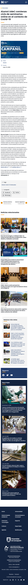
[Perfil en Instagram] (13, 580)
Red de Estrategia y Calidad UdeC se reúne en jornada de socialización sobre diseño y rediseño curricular (13, 237)
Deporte (17, 521)
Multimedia (18, 530)
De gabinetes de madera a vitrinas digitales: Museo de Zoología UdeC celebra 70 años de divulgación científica (14, 439)
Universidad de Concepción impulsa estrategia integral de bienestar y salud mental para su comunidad (18, 327)
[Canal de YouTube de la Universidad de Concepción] (24, 580)
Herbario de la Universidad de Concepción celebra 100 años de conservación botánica (11, 494)
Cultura (4, 526)
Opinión (4, 530)
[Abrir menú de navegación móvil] (26, 2)
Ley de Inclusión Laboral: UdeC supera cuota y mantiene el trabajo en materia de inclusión (13, 467)
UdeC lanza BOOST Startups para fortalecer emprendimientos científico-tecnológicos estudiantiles (18, 352)
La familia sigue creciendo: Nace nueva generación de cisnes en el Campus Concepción (18, 361)
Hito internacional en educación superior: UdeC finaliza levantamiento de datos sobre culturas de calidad (14, 310)
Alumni (4, 62)
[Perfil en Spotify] (21, 580)
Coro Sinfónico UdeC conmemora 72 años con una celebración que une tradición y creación (18, 344)
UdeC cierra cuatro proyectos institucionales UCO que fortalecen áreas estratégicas (14, 286)
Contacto (17, 574)
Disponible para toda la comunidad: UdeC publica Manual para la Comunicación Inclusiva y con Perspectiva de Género (12, 262)
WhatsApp (8, 195)
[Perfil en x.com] (18, 580)
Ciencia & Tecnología (5, 521)
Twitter (17, 192)
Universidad (5, 8)
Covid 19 (8, 184)
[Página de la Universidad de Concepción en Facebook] (16, 580)
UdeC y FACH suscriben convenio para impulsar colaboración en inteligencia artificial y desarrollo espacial (17, 336)
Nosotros (11, 574)
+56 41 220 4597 (16, 564)
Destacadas (13, 184)
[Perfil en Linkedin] (10, 580)
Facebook (7, 192)
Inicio (3, 511)
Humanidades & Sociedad (20, 516)
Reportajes (18, 526)
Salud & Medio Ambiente (6, 516)
